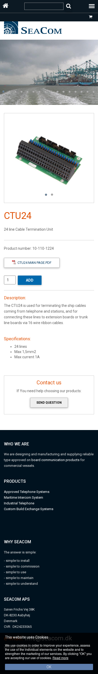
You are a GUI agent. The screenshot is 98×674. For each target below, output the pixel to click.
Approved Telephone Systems (26, 492)
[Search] (68, 6)
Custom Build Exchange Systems (28, 509)
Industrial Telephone (19, 503)
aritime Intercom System (25, 497)
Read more (60, 657)
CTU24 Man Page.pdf (33, 263)
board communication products (55, 460)
